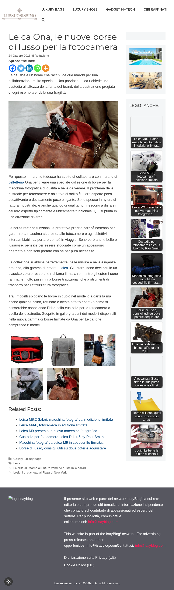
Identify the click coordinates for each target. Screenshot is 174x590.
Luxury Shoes (85, 9)
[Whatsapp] (37, 68)
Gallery (18, 458)
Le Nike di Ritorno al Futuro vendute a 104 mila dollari (49, 468)
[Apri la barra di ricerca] (43, 20)
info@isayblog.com (103, 522)
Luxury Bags (53, 9)
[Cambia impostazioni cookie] (8, 581)
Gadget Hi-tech (120, 9)
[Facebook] (12, 68)
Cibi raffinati (155, 9)
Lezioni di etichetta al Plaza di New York (40, 472)
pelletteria (16, 182)
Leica (63, 268)
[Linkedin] (29, 68)
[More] (45, 68)
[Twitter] (21, 68)
